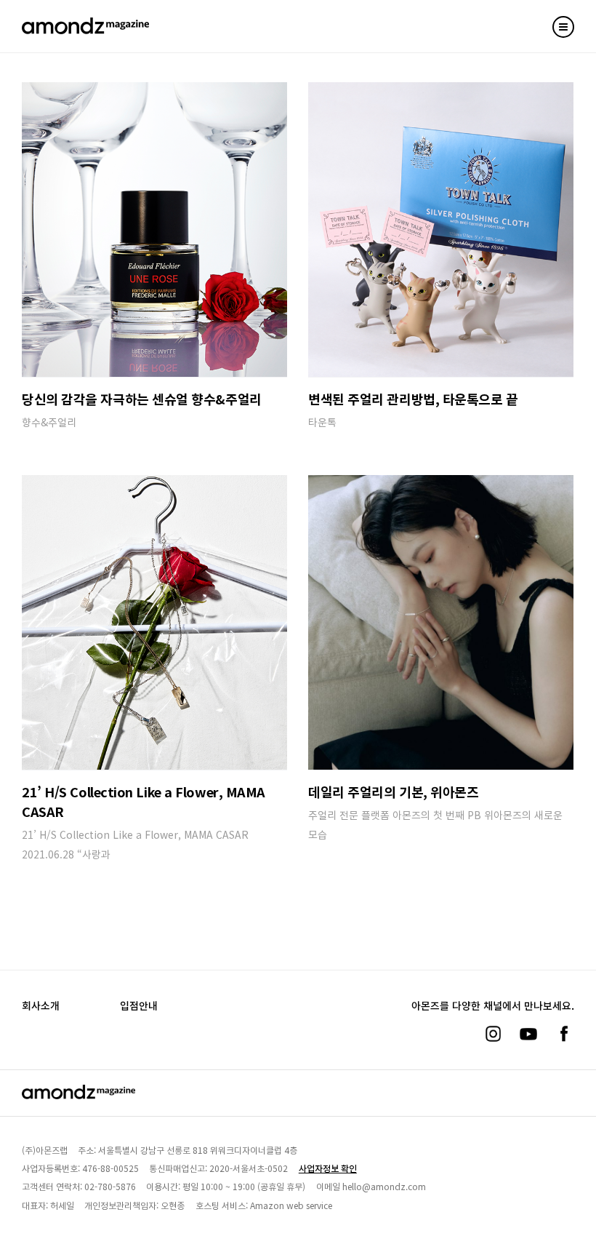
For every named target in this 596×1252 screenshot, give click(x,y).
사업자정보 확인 (328, 1168)
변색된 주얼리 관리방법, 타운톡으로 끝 (413, 398)
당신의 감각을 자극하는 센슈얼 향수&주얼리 (142, 398)
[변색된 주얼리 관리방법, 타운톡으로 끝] (440, 229)
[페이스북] (564, 1034)
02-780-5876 (110, 1186)
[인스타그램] (493, 1034)
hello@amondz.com (384, 1186)
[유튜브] (528, 1034)
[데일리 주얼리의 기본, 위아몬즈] (440, 622)
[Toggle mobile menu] (563, 27)
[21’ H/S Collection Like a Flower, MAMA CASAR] (154, 622)
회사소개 (41, 1005)
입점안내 (139, 1005)
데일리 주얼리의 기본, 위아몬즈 (393, 791)
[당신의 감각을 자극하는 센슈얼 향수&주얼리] (154, 229)
